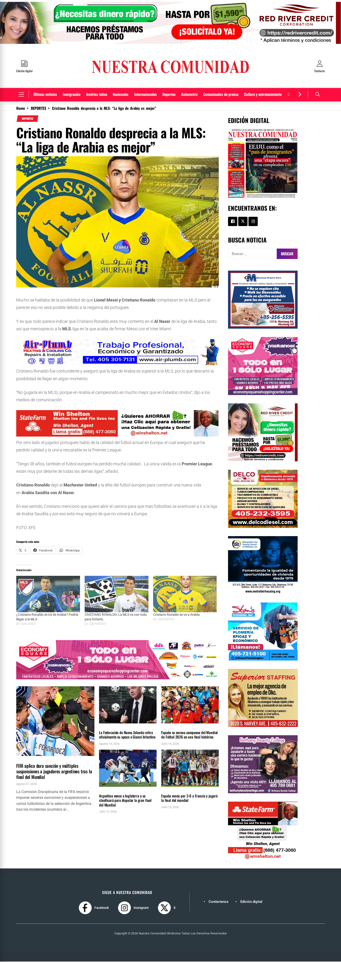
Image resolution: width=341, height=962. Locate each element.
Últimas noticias (45, 94)
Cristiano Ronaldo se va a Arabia (176, 614)
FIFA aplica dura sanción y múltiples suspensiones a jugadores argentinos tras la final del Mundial (54, 771)
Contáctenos (218, 902)
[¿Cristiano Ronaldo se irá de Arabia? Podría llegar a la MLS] (48, 594)
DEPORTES (27, 118)
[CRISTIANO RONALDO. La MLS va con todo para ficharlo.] (116, 594)
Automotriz (189, 94)
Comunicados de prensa (220, 94)
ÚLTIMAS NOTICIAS (43, 758)
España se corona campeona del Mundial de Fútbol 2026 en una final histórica (189, 735)
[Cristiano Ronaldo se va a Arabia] (185, 594)
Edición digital (251, 902)
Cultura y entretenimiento (263, 94)
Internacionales (145, 94)
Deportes (169, 94)
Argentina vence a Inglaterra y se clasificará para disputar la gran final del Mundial (125, 800)
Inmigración (71, 94)
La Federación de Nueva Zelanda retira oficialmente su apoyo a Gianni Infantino (127, 735)
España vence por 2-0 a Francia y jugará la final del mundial (189, 798)
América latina (96, 94)
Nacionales (121, 94)
